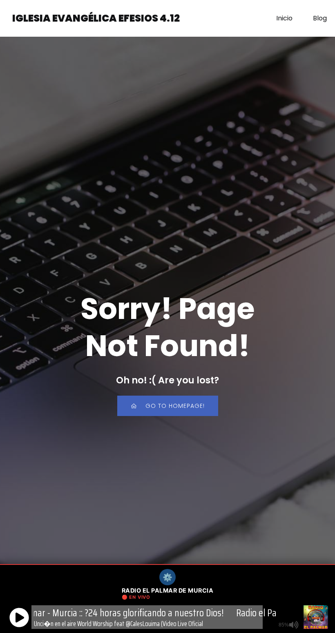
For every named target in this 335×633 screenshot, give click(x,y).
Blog (320, 18)
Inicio (284, 18)
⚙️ (167, 577)
